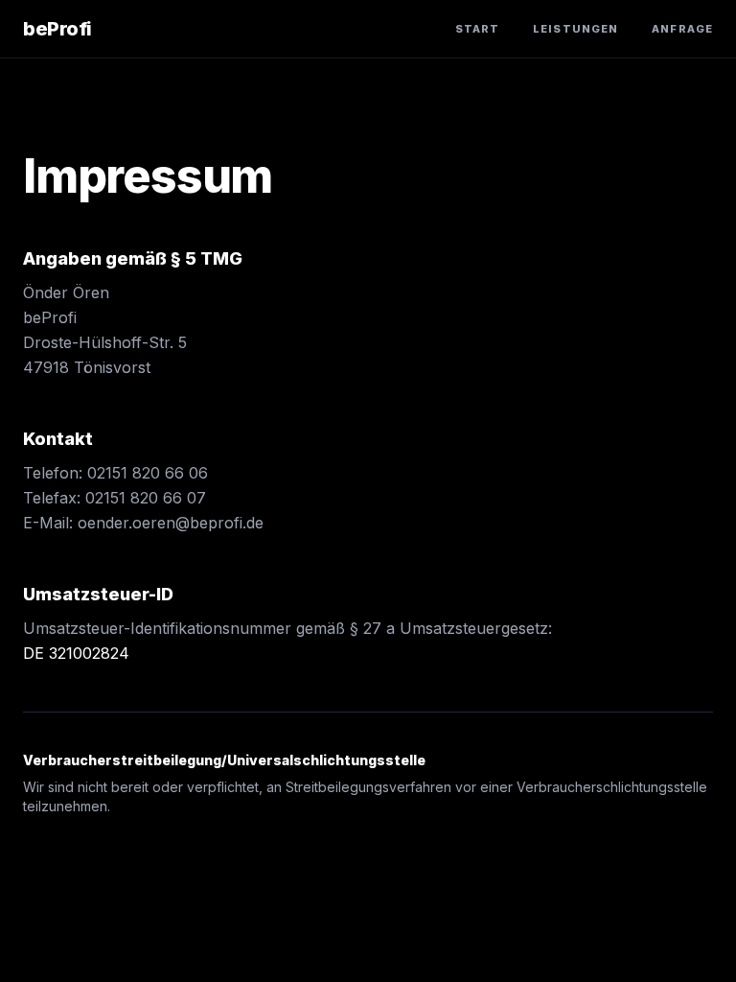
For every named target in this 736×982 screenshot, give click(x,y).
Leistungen (575, 28)
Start (477, 28)
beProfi (57, 28)
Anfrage (682, 28)
